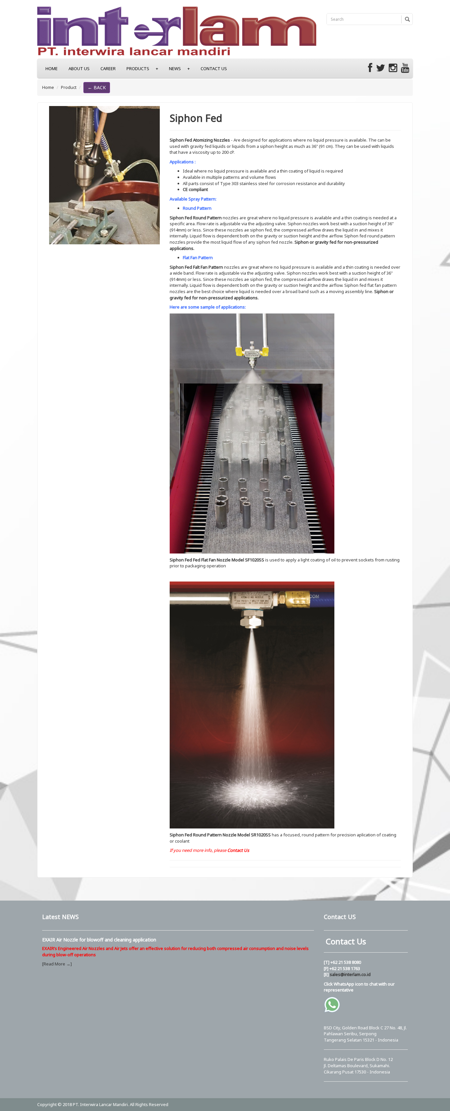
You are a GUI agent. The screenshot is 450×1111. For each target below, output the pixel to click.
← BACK (97, 87)
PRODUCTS (142, 68)
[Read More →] (57, 964)
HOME (51, 68)
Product (68, 87)
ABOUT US (79, 68)
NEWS (179, 68)
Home (48, 87)
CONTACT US (214, 68)
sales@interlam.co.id (350, 974)
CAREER (108, 68)
